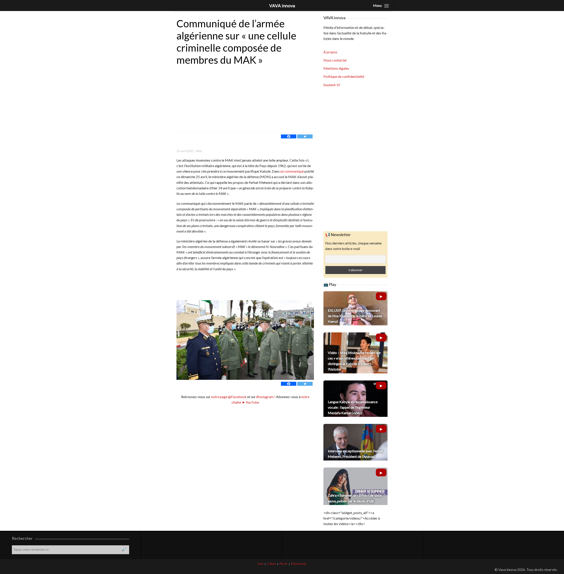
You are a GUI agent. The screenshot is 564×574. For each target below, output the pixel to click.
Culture (271, 563)
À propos (330, 52)
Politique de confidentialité (343, 76)
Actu (260, 563)
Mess (199, 151)
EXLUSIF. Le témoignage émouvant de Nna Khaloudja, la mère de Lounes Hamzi (355, 315)
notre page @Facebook (229, 397)
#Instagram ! (265, 397)
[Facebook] (288, 136)
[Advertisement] (245, 99)
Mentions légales (336, 68)
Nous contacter (335, 60)
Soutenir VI (331, 85)
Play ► (283, 563)
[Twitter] (305, 136)
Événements (298, 563)
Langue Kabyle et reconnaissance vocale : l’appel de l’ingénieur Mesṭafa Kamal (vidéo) (353, 407)
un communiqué (292, 171)
